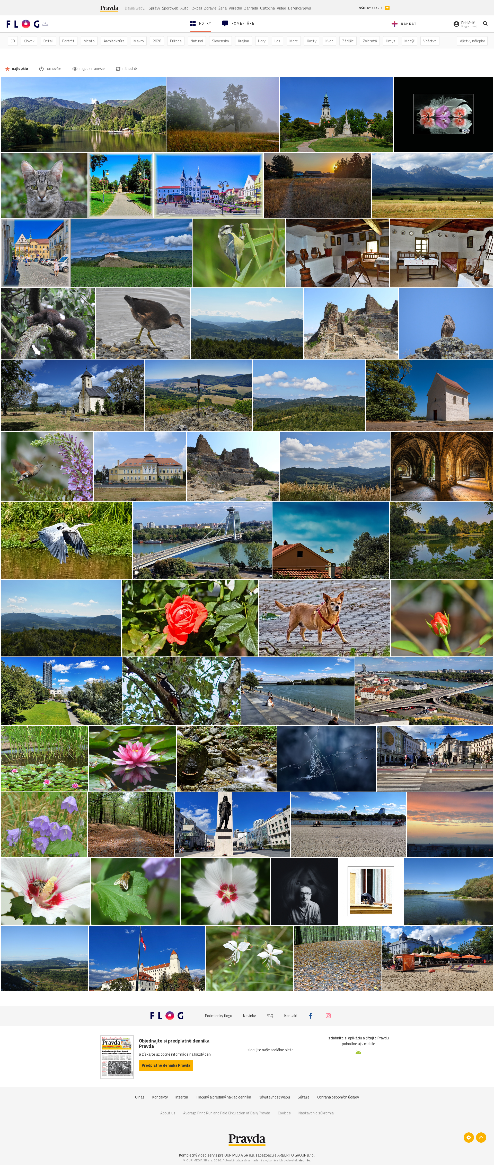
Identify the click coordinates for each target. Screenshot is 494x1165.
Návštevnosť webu (274, 1097)
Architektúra (114, 41)
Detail (48, 41)
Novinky (249, 1016)
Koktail (196, 8)
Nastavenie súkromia (316, 1113)
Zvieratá (370, 41)
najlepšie (19, 68)
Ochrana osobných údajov (338, 1097)
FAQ (270, 1016)
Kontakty (160, 1097)
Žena (222, 8)
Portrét (68, 41)
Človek (29, 41)
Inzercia (181, 1097)
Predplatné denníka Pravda (166, 1065)
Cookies (284, 1113)
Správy (154, 8)
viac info (304, 1160)
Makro (139, 41)
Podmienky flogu (218, 1016)
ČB (13, 41)
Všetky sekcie (371, 7)
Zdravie (210, 8)
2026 (157, 41)
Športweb (170, 8)
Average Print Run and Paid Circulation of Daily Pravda (226, 1113)
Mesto (89, 41)
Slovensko (220, 41)
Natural (197, 41)
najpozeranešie (92, 68)
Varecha (235, 8)
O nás (140, 1097)
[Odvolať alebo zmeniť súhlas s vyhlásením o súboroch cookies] (469, 1137)
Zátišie (348, 41)
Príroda (176, 41)
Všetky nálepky (472, 41)
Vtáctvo (430, 41)
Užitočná (267, 8)
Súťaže (304, 1097)
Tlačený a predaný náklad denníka (223, 1097)
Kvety (311, 41)
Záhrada (251, 8)
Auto (184, 8)
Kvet (329, 41)
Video (281, 8)
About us (167, 1113)
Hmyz (390, 41)
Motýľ (409, 41)
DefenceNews (299, 8)
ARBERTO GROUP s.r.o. (295, 1155)
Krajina (243, 41)
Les (277, 41)
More (293, 41)
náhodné (129, 68)
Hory (262, 41)
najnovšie (53, 68)
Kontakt (291, 1016)
